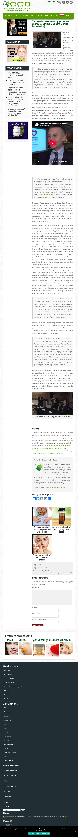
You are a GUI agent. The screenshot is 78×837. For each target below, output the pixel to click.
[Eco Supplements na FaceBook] (63, 2)
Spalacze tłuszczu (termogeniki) (13, 687)
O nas (6, 802)
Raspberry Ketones (9, 682)
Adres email (36, 613)
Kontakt (54, 15)
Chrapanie (6, 716)
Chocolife (6, 699)
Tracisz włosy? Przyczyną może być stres (16, 75)
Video (40, 15)
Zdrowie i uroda (42, 568)
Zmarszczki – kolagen (10, 752)
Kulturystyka (7, 720)
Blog (33, 15)
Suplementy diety (12, 15)
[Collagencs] (17, 61)
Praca (6, 781)
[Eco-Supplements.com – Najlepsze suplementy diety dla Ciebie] (17, 9)
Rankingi (24, 15)
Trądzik (6, 748)
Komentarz (36, 587)
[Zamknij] (76, 832)
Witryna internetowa (39, 619)
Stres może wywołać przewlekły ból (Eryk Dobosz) (16, 82)
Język (67, 16)
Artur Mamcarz (48, 195)
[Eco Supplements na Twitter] (67, 2)
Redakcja (7, 797)
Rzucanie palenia (8, 744)
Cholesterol (7, 712)
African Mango (8, 674)
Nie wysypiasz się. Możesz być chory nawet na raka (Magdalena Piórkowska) (15, 101)
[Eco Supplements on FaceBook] (60, 2)
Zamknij (31, 833)
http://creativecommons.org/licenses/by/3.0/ (47, 453)
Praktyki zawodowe (11, 786)
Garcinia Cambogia (9, 678)
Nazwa (35, 608)
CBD (46, 15)
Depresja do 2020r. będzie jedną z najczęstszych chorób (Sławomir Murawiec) (17, 91)
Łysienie (6, 732)
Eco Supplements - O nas (56, 487)
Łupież (6, 728)
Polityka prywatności (11, 770)
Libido (5, 724)
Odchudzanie (7, 736)
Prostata (6, 740)
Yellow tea (7, 691)
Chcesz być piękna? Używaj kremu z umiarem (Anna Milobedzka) (16, 112)
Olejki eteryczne (8, 760)
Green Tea (7, 695)
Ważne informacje (11, 776)
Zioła (5, 756)
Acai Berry (7, 670)
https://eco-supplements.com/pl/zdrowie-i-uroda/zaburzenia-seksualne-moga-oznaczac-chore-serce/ (52, 448)
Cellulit (6, 708)
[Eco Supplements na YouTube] (71, 2)
